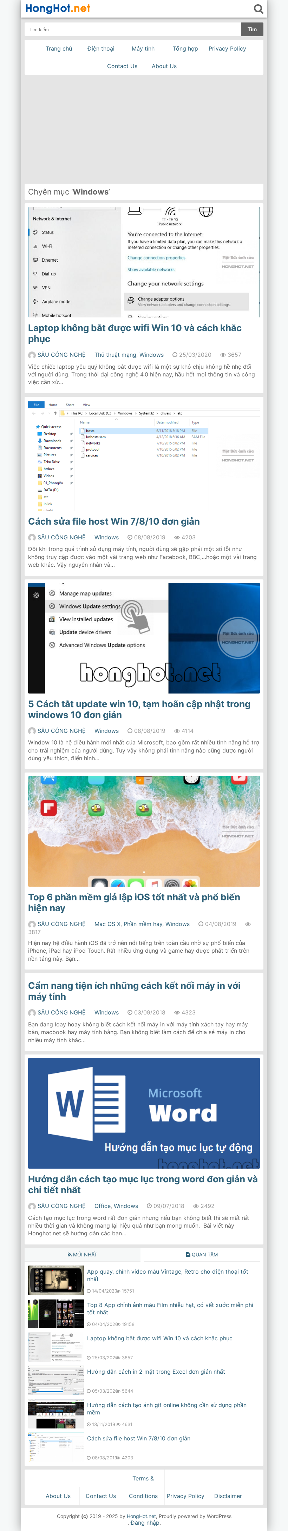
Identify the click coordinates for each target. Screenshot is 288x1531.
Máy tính (143, 48)
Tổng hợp (185, 48)
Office (102, 1205)
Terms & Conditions (143, 1487)
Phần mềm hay (143, 923)
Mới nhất (84, 1254)
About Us (164, 66)
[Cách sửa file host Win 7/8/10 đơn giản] (56, 1459)
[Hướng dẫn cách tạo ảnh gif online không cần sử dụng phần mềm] (56, 1426)
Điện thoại (100, 48)
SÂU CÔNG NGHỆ (62, 354)
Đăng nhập (145, 1522)
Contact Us (122, 66)
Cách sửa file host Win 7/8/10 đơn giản (114, 521)
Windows (151, 354)
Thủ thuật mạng (115, 354)
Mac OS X (107, 923)
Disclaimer (228, 1495)
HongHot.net (141, 1516)
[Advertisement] (144, 127)
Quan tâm (204, 1254)
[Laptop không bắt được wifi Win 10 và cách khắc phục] (56, 1359)
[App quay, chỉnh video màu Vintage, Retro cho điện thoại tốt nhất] (56, 1292)
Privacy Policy (227, 48)
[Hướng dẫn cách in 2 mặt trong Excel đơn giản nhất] (56, 1393)
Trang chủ (59, 48)
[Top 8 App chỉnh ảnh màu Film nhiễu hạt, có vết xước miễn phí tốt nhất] (56, 1326)
